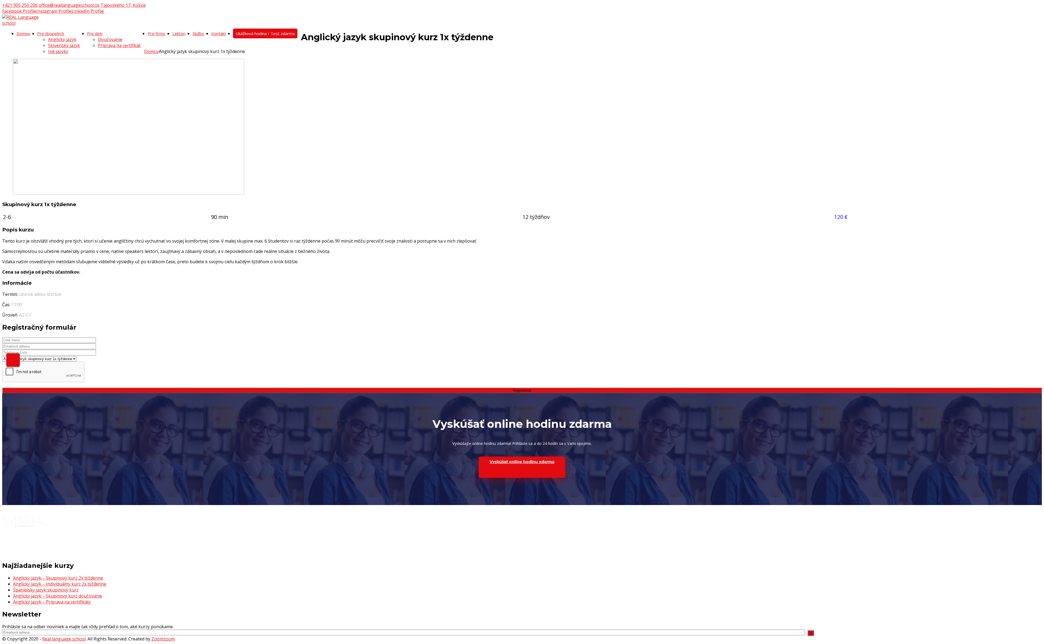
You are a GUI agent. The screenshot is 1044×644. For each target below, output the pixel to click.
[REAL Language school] (24, 23)
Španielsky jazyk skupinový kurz (46, 590)
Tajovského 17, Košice (123, 5)
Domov (151, 51)
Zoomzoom (163, 639)
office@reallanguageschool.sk (69, 5)
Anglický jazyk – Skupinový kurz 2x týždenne (58, 578)
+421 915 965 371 (20, 541)
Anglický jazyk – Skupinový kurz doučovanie (57, 596)
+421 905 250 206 (20, 5)
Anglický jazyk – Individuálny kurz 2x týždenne (59, 584)
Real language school (64, 639)
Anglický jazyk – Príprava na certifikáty (52, 602)
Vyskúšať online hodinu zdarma (522, 461)
